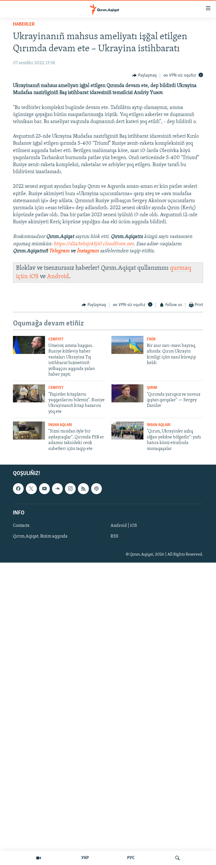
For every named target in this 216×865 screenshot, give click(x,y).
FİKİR (151, 339)
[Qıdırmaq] (177, 858)
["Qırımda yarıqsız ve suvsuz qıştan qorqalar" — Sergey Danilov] (127, 393)
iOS (34, 277)
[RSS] (83, 488)
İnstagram (88, 251)
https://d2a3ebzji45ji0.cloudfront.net (93, 244)
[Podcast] (96, 488)
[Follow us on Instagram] (70, 488)
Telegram (59, 251)
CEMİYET (56, 339)
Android (58, 277)
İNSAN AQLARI (60, 425)
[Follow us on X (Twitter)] (31, 488)
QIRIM (152, 388)
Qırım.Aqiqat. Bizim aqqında (40, 536)
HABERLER (24, 24)
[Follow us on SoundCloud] (57, 488)
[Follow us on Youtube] (44, 488)
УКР (85, 858)
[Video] (38, 858)
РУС (131, 858)
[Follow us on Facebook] (18, 488)
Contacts (21, 525)
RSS (114, 536)
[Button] (144, 75)
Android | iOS (124, 525)
